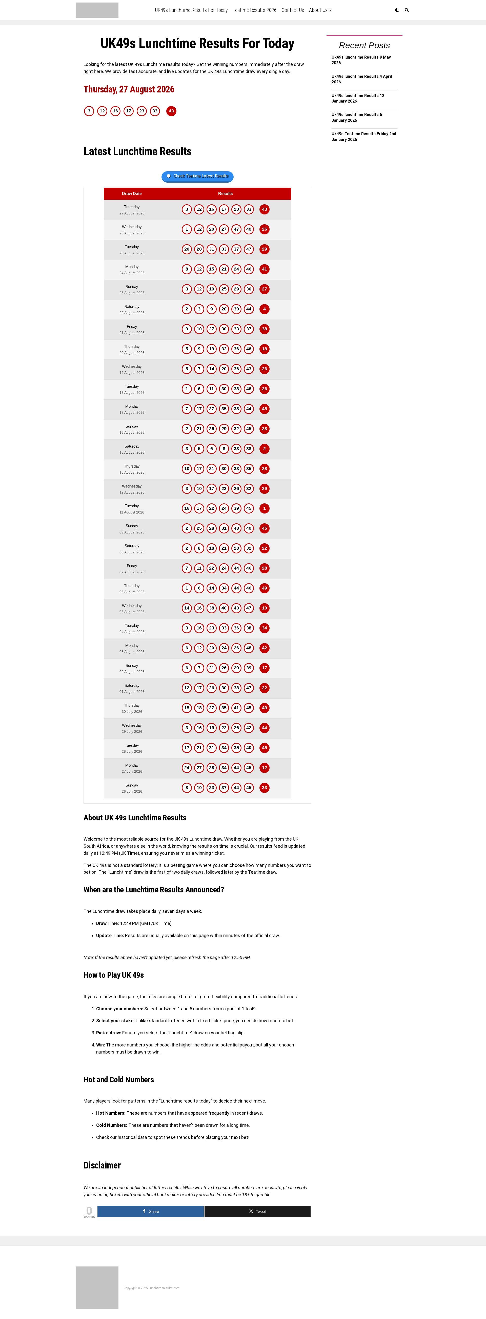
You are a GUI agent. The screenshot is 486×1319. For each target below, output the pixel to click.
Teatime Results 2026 (255, 10)
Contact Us (293, 10)
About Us (318, 10)
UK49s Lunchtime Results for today (191, 10)
